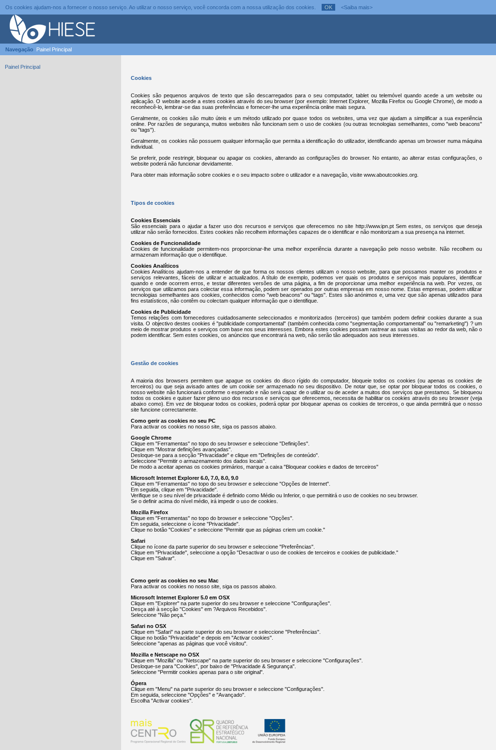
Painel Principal (54, 49)
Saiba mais (357, 7)
